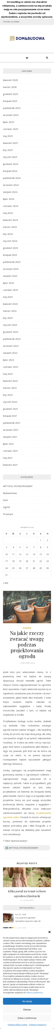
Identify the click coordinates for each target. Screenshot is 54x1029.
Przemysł (8, 514)
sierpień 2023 (10, 275)
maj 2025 (8, 135)
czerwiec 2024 (10, 205)
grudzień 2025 (10, 94)
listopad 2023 (10, 254)
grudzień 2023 (10, 247)
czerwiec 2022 (10, 366)
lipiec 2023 (8, 282)
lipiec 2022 (8, 359)
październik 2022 (12, 338)
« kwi (5, 582)
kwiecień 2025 (10, 142)
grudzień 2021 (10, 408)
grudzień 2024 (10, 163)
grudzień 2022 (10, 331)
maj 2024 (8, 212)
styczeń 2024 (10, 240)
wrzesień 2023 (11, 268)
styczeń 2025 (10, 156)
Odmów (27, 1009)
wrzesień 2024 (11, 184)
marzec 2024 (10, 226)
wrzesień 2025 (11, 114)
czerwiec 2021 (10, 450)
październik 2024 (12, 177)
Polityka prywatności (37, 1024)
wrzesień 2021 (11, 429)
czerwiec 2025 (10, 128)
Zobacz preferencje (27, 1018)
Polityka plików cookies (17, 1024)
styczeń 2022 (10, 401)
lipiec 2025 (8, 121)
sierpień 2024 (10, 191)
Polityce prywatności (34, 992)
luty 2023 (8, 317)
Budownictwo (10, 493)
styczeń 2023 (10, 324)
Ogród (6, 507)
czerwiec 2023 (10, 289)
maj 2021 (8, 457)
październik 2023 (12, 261)
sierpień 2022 (10, 352)
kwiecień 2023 (10, 303)
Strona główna (11, 22)
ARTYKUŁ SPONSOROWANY (18, 486)
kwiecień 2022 (10, 380)
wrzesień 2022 (11, 345)
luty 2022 (8, 394)
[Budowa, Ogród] (27, 38)
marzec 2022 (10, 387)
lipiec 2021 (8, 443)
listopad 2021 (10, 415)
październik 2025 (12, 108)
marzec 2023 (10, 310)
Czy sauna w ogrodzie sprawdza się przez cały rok (28, 919)
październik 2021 (12, 422)
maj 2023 (8, 296)
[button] (49, 931)
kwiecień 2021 (10, 464)
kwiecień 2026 (10, 80)
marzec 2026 (10, 87)
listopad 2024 (10, 170)
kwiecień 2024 (10, 219)
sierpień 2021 (10, 436)
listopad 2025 (10, 101)
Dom (5, 500)
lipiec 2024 (8, 198)
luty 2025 (8, 149)
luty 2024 (8, 233)
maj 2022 (8, 373)
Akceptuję (27, 1001)
